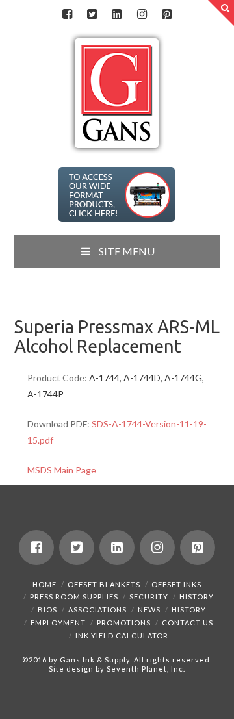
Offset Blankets (104, 584)
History (196, 596)
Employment (58, 622)
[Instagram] (141, 14)
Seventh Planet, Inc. (145, 668)
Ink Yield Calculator (121, 635)
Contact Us (187, 622)
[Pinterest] (167, 14)
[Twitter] (92, 14)
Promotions (124, 622)
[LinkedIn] (117, 14)
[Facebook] (67, 14)
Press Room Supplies (74, 596)
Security (148, 596)
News (149, 609)
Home (44, 584)
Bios (47, 609)
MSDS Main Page (61, 469)
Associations (97, 609)
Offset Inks (176, 584)
